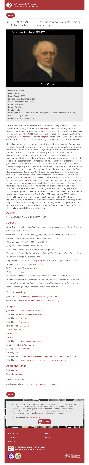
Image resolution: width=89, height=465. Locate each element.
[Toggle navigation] (80, 5)
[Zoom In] (9, 36)
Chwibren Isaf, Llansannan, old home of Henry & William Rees (42, 360)
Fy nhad (17, 264)
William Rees (45, 128)
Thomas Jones (15, 134)
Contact (48, 437)
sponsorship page (36, 417)
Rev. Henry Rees (25, 318)
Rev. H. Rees (19, 272)
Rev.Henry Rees (12, 352)
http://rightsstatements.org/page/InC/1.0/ (38, 384)
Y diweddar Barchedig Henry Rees (33, 260)
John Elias (48, 136)
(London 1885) (38, 300)
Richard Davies (31, 177)
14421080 (14, 370)
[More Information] (47, 84)
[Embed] (53, 84)
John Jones (50, 147)
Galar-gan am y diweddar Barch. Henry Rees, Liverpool (39, 297)
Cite (11, 15)
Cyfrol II (30, 231)
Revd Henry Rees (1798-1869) (30, 310)
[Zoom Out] (13, 36)
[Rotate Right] (16, 36)
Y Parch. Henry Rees (14, 330)
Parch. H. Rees (11, 337)
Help (47, 433)
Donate (46, 421)
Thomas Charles (29, 136)
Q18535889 (19, 374)
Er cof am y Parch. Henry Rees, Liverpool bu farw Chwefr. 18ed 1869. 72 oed (48, 356)
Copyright (11, 437)
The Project (12, 441)
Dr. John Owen (74, 169)
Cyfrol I (24, 231)
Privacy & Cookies (14, 433)
